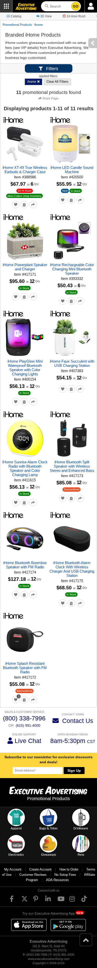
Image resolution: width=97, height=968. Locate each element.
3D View (46, 16)
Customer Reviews (33, 875)
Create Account (40, 869)
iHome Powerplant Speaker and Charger (25, 267)
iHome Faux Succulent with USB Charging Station (72, 363)
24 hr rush (25, 190)
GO (75, 6)
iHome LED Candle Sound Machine (71, 169)
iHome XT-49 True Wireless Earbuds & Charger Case (24, 169)
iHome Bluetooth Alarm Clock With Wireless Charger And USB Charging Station (71, 569)
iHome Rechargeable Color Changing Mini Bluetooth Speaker (72, 269)
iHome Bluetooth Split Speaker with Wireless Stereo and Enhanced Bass (72, 466)
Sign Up (74, 771)
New (65, 190)
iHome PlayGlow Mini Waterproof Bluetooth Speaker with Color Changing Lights (25, 367)
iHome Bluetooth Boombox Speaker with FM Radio (25, 565)
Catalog (16, 16)
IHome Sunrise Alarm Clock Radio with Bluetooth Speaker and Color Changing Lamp (25, 468)
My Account (12, 869)
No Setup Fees (65, 875)
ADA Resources (57, 880)
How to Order (68, 869)
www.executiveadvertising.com (48, 959)
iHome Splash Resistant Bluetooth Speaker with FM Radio (25, 667)
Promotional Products (17, 25)
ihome (38, 25)
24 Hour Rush (76, 16)
